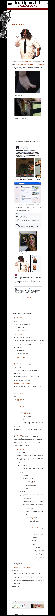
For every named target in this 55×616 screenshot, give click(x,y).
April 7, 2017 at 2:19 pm (21, 369)
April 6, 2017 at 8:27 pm (21, 357)
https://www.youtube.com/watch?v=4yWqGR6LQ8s (22, 567)
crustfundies (19, 297)
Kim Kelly (29, 297)
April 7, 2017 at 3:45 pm (24, 406)
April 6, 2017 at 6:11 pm (18, 435)
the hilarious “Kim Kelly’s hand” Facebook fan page (25, 61)
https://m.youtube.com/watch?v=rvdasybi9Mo (22, 383)
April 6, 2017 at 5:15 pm (18, 428)
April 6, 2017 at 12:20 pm (21, 400)
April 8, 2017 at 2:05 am (30, 482)
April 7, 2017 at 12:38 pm (24, 492)
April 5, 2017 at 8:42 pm (18, 363)
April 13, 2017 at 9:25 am (21, 328)
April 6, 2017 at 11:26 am (18, 393)
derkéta (23, 297)
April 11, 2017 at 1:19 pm (18, 564)
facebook (26, 297)
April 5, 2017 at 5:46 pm (18, 323)
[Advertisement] (28, 17)
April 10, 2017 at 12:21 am (30, 510)
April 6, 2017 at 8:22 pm (21, 449)
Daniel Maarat (19, 399)
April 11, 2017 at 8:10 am (33, 518)
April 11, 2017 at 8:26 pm (36, 527)
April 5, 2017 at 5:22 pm (18, 317)
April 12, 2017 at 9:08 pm (27, 413)
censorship (15, 297)
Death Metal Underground (22, 614)
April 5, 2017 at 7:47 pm (18, 334)
